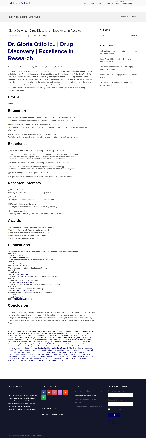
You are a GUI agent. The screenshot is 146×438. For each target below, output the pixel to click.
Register (107, 3)
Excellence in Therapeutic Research (21, 342)
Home (78, 3)
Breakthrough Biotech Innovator (61, 333)
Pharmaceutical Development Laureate (70, 352)
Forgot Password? (114, 423)
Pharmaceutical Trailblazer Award (21, 354)
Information (127, 3)
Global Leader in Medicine (55, 344)
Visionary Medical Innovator (55, 360)
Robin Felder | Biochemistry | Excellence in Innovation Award (116, 60)
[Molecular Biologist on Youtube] (49, 392)
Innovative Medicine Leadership (37, 348)
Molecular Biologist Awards (52, 415)
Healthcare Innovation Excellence (50, 346)
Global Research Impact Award (77, 344)
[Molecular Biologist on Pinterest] (54, 392)
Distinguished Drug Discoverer (48, 335)
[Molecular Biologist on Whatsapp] (43, 397)
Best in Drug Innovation (62, 331)
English (121, 1)
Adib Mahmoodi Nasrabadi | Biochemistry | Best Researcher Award (118, 52)
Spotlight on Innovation (56, 356)
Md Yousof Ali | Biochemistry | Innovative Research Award (116, 83)
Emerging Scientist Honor (23, 340)
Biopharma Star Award (16, 333)
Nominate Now (95, 3)
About (85, 3)
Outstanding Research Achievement (41, 352)
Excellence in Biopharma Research (47, 340)
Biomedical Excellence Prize (82, 331)
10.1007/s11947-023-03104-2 (23, 282)
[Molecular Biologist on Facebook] (43, 392)
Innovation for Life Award (73, 346)
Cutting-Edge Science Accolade (24, 335)
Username (116, 391)
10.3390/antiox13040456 (21, 257)
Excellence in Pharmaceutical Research (76, 340)
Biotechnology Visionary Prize (37, 333)
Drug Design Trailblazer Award (73, 335)
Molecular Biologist (20, 3)
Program (115, 3)
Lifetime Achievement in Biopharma (27, 350)
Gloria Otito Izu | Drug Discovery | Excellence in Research (45, 30)
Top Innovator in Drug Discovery (77, 356)
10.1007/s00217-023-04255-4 (23, 291)
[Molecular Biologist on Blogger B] (65, 392)
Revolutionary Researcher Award (33, 356)
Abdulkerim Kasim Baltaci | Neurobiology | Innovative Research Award (116, 68)
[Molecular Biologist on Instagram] (60, 392)
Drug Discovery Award (38, 337)
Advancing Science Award (42, 331)
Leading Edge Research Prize (62, 348)
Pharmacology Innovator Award (47, 354)
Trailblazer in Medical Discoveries (66, 358)
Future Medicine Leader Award (74, 342)
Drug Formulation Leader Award (60, 337)
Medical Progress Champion (75, 350)
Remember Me (116, 409)
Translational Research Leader (32, 360)
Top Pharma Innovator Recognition (39, 358)
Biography (20, 331)
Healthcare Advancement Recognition (22, 346)
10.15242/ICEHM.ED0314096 (22, 299)
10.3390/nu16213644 (20, 274)
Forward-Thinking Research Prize (48, 342)
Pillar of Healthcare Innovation (70, 354)
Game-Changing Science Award (32, 344)
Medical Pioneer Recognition (53, 350)
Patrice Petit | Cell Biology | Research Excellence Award (118, 76)
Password (116, 400)
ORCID (10, 104)
